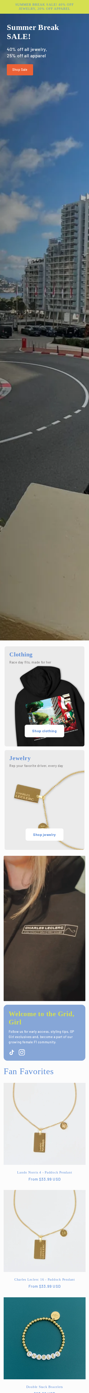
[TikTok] (12, 1052)
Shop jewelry (44, 834)
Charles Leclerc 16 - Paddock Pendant (44, 1279)
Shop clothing (44, 731)
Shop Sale (20, 69)
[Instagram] (22, 1052)
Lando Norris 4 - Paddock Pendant (44, 1172)
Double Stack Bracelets (44, 1387)
